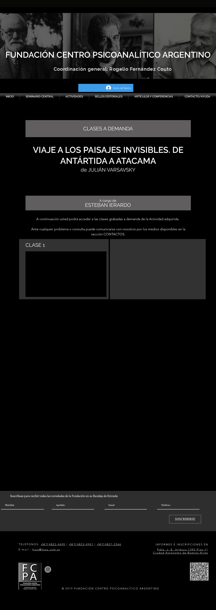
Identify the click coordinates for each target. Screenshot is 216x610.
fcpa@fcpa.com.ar (46, 549)
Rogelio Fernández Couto (140, 69)
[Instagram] (48, 569)
